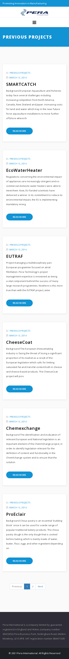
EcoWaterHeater (24, 170)
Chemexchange (23, 428)
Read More (19, 131)
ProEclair (16, 514)
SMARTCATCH (21, 84)
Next (40, 586)
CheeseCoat (19, 342)
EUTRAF (14, 256)
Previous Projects (20, 72)
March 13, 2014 (18, 77)
